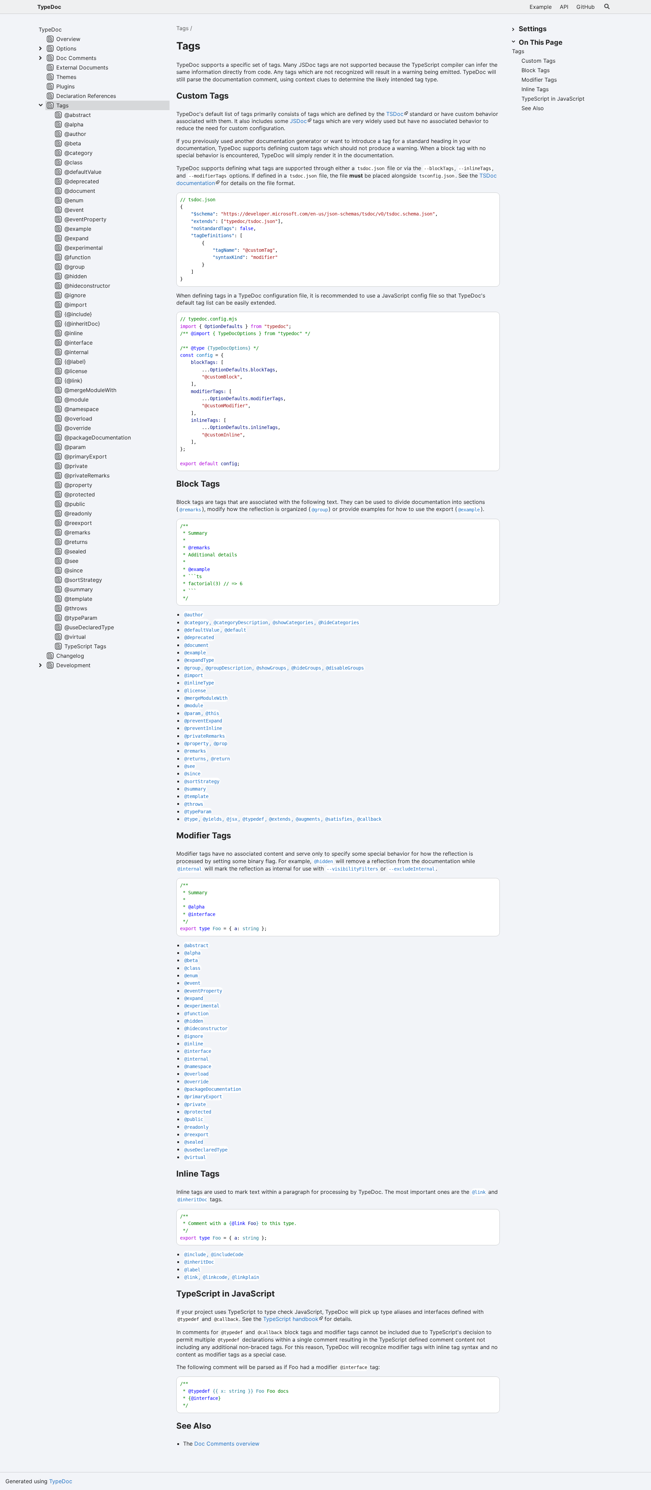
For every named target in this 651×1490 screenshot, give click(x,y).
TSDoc (394, 113)
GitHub (585, 6)
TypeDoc (49, 6)
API (564, 6)
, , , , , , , (282, 818)
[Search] (607, 7)
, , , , (274, 667)
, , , (271, 622)
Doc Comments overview (226, 1443)
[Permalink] (208, 47)
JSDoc (298, 121)
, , (221, 1276)
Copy (488, 199)
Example (541, 6)
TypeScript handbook (290, 1318)
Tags (182, 28)
